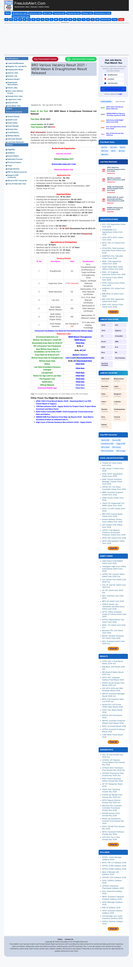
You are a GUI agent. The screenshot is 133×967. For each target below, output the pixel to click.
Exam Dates (12, 123)
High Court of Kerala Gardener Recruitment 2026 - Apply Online (64, 422)
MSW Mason (73, 337)
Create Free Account (113, 89)
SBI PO (113, 151)
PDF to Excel (116, 447)
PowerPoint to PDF (107, 444)
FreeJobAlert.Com (29, 3)
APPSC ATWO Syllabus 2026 (114, 866)
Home (7, 13)
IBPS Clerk (104, 151)
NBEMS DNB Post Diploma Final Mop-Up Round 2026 (116, 114)
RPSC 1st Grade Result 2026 (114, 726)
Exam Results (13, 126)
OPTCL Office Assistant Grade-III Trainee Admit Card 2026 (114, 614)
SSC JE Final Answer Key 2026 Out (115, 134)
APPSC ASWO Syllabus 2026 (114, 869)
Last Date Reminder (15, 142)
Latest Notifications (15, 63)
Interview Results (14, 139)
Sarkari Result (13, 116)
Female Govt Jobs (15, 96)
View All (113, 312)
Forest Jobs (12, 88)
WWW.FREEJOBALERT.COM (64, 164)
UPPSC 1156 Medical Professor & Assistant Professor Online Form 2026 (114, 532)
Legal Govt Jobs (14, 99)
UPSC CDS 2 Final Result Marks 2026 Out (114, 108)
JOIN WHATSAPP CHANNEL (83, 59)
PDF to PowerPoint (107, 451)
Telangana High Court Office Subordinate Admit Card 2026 (114, 568)
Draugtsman (86, 337)
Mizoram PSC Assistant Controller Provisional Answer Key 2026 (112, 808)
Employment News (15, 70)
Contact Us (69, 939)
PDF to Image (120, 451)
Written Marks (13, 136)
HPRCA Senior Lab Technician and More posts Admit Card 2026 (113, 606)
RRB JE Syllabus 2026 (111, 908)
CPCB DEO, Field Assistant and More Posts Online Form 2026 (114, 250)
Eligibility (11, 150)
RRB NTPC (104, 154)
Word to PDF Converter (17, 180)
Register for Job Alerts (16, 66)
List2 (73, 358)
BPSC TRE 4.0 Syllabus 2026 (114, 863)
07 (84, 350)
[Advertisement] (66, 38)
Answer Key (12, 129)
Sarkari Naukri (13, 79)
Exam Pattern (13, 156)
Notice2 (84, 355)
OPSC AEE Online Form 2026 (114, 538)
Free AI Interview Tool (16, 184)
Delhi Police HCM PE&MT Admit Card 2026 (115, 121)
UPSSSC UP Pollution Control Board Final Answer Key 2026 (113, 762)
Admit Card (12, 120)
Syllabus (11, 153)
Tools (9, 166)
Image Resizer (13, 169)
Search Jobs (12, 73)
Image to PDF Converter (13, 176)
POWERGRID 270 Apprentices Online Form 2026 (112, 232)
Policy (60, 939)
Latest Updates (106, 101)
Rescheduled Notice (86, 358)
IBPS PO (122, 147)
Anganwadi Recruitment (12, 83)
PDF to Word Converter (17, 172)
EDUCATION (12, 103)
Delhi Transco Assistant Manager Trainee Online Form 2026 (112, 481)
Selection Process (15, 159)
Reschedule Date (84, 361)
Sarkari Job (12, 76)
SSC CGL (104, 147)
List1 (68, 358)
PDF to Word (105, 447)
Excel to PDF (116, 440)
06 (81, 350)
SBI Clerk (122, 151)
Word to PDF (105, 440)
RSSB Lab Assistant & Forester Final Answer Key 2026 (113, 821)
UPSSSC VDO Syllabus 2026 (114, 877)
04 (74, 361)
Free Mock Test (13, 106)
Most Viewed (120, 101)
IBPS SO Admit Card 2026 (113, 601)
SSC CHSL (113, 147)
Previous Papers (14, 162)
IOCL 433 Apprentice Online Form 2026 (116, 127)
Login (120, 94)
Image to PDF (120, 444)
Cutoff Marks (12, 132)
